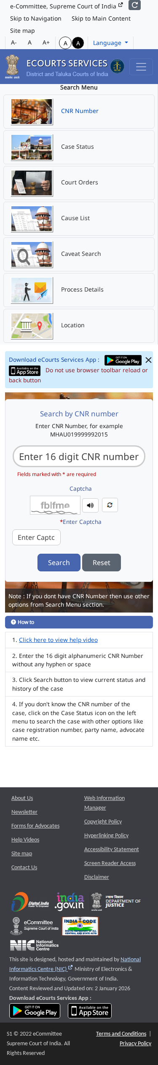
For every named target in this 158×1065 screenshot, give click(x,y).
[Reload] (135, 5)
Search (59, 562)
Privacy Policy (135, 1044)
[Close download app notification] (149, 360)
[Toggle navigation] (141, 66)
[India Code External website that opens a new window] (80, 928)
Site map (22, 30)
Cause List (74, 218)
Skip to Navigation (36, 18)
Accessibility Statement (111, 849)
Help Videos (25, 840)
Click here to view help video (58, 640)
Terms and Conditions (121, 1034)
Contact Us (24, 867)
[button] (90, 504)
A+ (46, 42)
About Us (22, 798)
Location (72, 325)
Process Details (81, 289)
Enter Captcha (81, 522)
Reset (101, 562)
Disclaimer (96, 877)
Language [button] (108, 43)
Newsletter (24, 812)
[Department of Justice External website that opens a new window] (116, 903)
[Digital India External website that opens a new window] (30, 903)
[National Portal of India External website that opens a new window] (70, 903)
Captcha (81, 488)
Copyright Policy (103, 822)
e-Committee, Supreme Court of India (64, 6)
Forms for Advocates (35, 826)
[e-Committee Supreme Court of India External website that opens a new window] (34, 928)
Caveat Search (80, 254)
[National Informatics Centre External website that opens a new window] (34, 947)
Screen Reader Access (110, 863)
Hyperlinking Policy (106, 836)
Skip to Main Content (101, 18)
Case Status (76, 146)
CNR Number (79, 111)
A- (14, 42)
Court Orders (78, 182)
